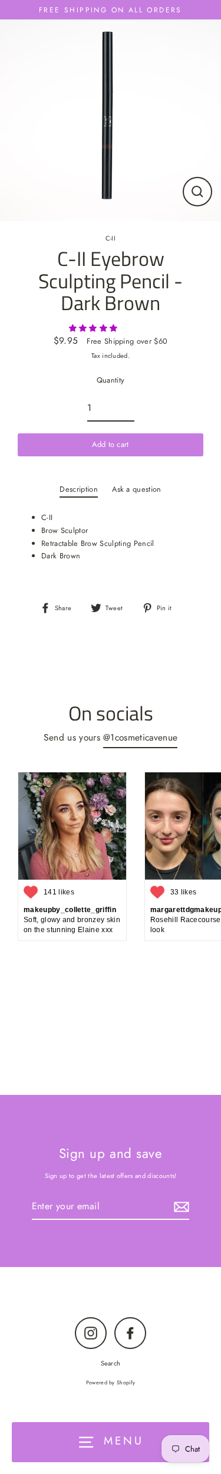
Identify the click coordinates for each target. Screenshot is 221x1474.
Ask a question (136, 489)
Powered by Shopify (111, 1382)
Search (111, 1363)
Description (79, 489)
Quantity (111, 380)
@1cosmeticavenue (140, 737)
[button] (94, 328)
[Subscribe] (179, 1206)
